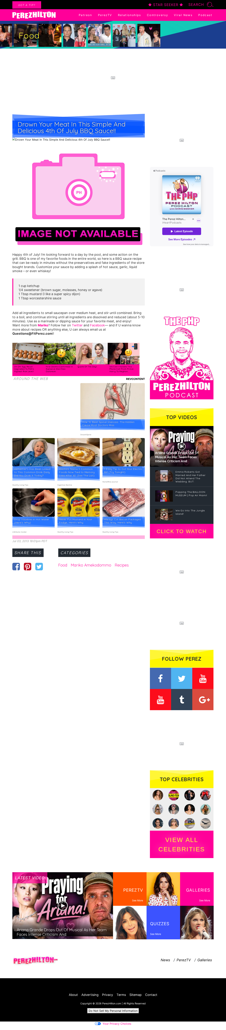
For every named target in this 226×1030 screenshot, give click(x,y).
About (73, 995)
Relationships (129, 15)
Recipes (122, 565)
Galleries (204, 960)
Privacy (107, 995)
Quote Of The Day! (87, 366)
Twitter (77, 325)
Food (62, 565)
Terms (121, 995)
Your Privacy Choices (117, 1023)
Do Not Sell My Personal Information (113, 1011)
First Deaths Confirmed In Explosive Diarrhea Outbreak (59, 369)
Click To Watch (182, 531)
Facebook (97, 325)
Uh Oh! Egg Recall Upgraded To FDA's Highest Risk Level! (24, 369)
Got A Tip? (26, 5)
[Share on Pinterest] (27, 566)
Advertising (90, 995)
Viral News (183, 15)
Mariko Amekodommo (91, 565)
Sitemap (135, 995)
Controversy (157, 15)
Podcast (205, 15)
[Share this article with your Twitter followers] (39, 566)
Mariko (43, 325)
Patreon (85, 15)
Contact (151, 995)
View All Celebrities (181, 844)
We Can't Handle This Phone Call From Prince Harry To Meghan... (121, 369)
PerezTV (105, 15)
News (165, 960)
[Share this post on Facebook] (16, 566)
